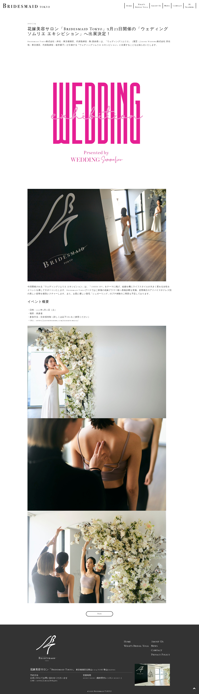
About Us (156, 5)
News (167, 5)
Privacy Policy (160, 654)
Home (129, 5)
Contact (177, 5)
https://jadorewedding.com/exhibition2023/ (57, 320)
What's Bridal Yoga (136, 646)
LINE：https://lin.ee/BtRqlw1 (44, 681)
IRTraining (189, 5)
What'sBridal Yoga (141, 5)
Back (99, 614)
